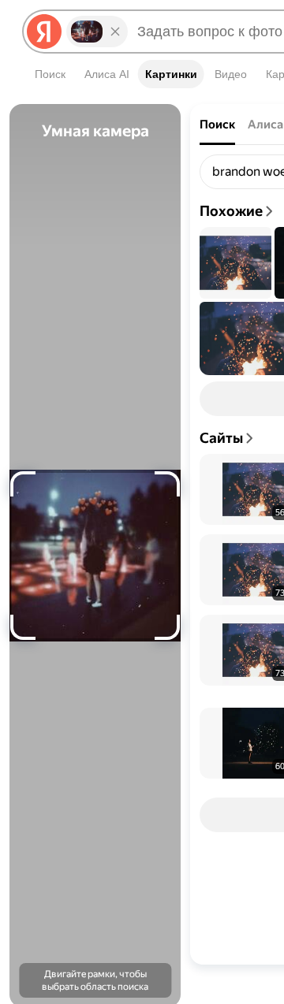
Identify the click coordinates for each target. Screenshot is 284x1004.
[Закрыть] (115, 31)
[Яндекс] (44, 31)
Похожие (231, 211)
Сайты (221, 437)
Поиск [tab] (217, 124)
